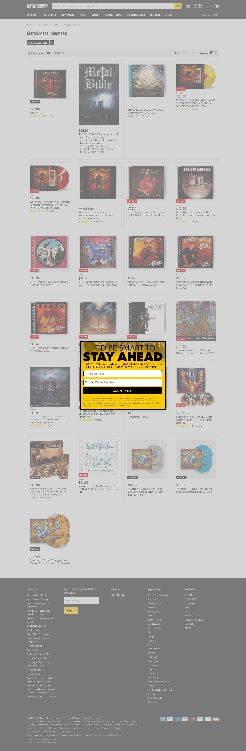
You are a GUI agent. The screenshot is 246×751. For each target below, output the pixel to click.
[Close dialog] (161, 345)
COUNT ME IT (123, 391)
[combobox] (89, 382)
